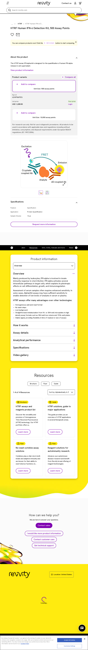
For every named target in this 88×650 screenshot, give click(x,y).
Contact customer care (44, 539)
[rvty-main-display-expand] (64, 184)
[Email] (18, 36)
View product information (22, 70)
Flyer (45, 384)
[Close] (84, 639)
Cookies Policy (25, 643)
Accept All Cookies (69, 640)
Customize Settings (69, 646)
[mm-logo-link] (44, 3)
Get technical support (44, 545)
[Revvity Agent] (82, 628)
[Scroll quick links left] (13, 247)
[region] (44, 642)
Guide (56, 384)
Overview (18, 266)
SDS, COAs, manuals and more (53, 248)
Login (70, 104)
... (12, 24)
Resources (33, 248)
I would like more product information (44, 533)
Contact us (66, 3)
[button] (75, 3)
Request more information (44, 224)
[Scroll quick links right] (74, 247)
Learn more (23, 432)
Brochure (33, 384)
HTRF (20, 24)
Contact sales (44, 525)
